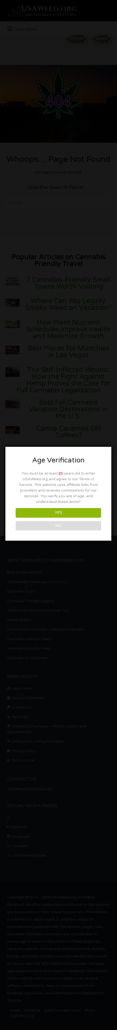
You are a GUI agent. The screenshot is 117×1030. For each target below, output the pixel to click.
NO (58, 525)
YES (58, 512)
